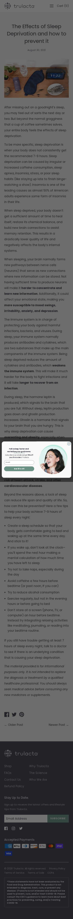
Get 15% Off (19, 468)
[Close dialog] (68, 443)
